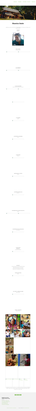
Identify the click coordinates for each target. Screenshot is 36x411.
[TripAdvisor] (17, 395)
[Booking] (19, 395)
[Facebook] (15, 395)
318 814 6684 (7, 400)
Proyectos (28, 1)
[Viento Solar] (18, 13)
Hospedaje (19, 1)
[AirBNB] (21, 395)
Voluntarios (33, 1)
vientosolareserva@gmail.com (6, 401)
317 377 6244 (3, 400)
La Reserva (15, 1)
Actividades (24, 1)
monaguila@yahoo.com (5, 402)
